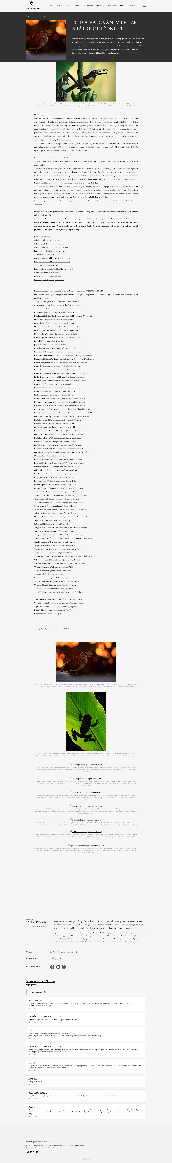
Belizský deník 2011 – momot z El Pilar (49, 244)
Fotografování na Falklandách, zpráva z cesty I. (52, 262)
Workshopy (88, 5)
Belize (62, 959)
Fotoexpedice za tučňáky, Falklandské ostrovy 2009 (53, 269)
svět (76, 952)
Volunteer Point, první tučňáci (46, 265)
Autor (49, 5)
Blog (67, 5)
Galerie (58, 5)
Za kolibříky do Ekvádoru (44, 254)
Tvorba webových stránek (86, 1159)
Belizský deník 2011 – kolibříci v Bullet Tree (51, 247)
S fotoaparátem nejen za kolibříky (47, 272)
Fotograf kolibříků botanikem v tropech (49, 251)
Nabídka (76, 5)
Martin (32, 1030)
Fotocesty (100, 5)
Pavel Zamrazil (37, 1093)
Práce (122, 5)
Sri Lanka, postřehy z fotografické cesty (49, 280)
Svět (38, 16)
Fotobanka (112, 5)
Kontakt (131, 5)
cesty (72, 952)
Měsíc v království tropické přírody (47, 276)
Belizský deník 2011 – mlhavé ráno (47, 240)
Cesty (32, 16)
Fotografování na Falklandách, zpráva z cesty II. (52, 258)
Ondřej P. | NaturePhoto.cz (44, 1016)
